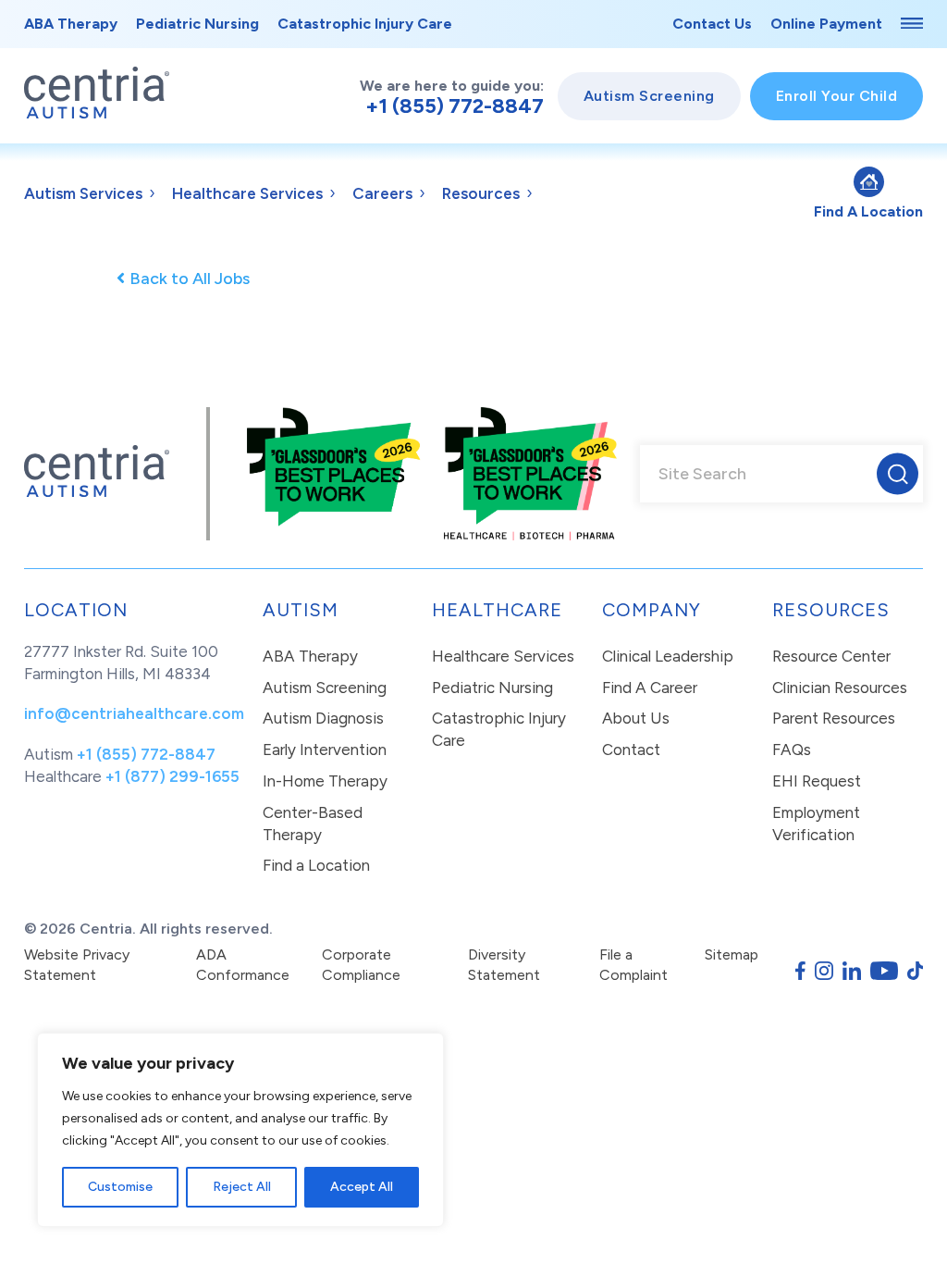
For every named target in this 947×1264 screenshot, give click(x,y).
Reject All (242, 1187)
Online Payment (826, 23)
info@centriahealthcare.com (134, 713)
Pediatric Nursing (197, 23)
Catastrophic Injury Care (364, 23)
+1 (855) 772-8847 (454, 106)
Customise (120, 1187)
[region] (240, 1130)
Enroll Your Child (837, 96)
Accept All (361, 1187)
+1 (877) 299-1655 (172, 776)
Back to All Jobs (189, 278)
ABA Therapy (70, 23)
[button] (897, 474)
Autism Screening (649, 96)
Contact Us (712, 23)
